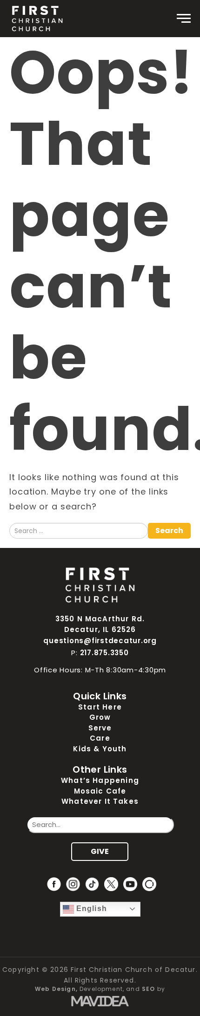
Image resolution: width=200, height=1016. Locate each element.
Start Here (100, 707)
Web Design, (56, 989)
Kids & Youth (100, 749)
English (90, 908)
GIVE (100, 851)
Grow (100, 717)
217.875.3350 (104, 653)
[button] (184, 18)
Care (100, 738)
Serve (100, 728)
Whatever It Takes (100, 801)
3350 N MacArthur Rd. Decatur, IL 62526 (100, 624)
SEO (148, 989)
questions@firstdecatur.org (100, 640)
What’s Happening (100, 780)
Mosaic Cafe (100, 791)
